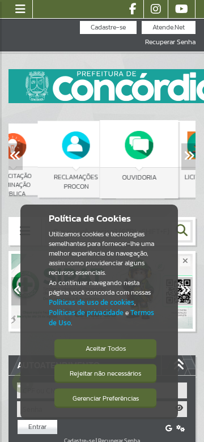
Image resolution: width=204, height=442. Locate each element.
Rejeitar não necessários (105, 373)
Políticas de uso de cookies (91, 302)
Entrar (37, 427)
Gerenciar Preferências (106, 398)
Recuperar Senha (170, 42)
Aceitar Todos (106, 348)
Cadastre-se (108, 27)
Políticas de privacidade (86, 312)
